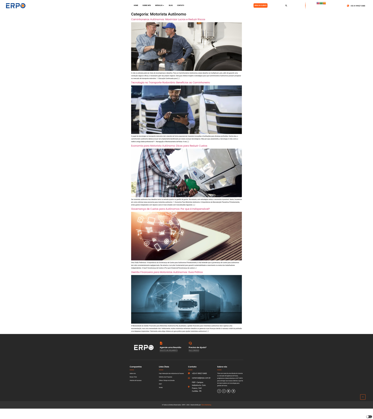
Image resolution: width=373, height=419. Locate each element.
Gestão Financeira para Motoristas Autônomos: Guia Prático (167, 272)
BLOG (171, 5)
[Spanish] (324, 4)
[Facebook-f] (219, 391)
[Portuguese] (321, 4)
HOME (136, 5)
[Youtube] (229, 391)
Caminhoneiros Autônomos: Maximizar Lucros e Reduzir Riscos (168, 19)
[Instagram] (224, 391)
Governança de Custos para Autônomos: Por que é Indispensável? (170, 209)
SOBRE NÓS (146, 5)
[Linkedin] (233, 391)
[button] (369, 416)
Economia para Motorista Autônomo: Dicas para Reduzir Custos (169, 145)
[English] (318, 4)
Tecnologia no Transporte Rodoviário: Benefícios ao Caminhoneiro (170, 82)
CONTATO (180, 5)
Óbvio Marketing (206, 405)
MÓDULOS (159, 5)
